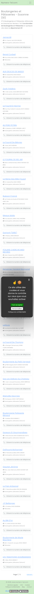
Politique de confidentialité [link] (17, 312)
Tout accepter (17, 305)
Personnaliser (17, 309)
